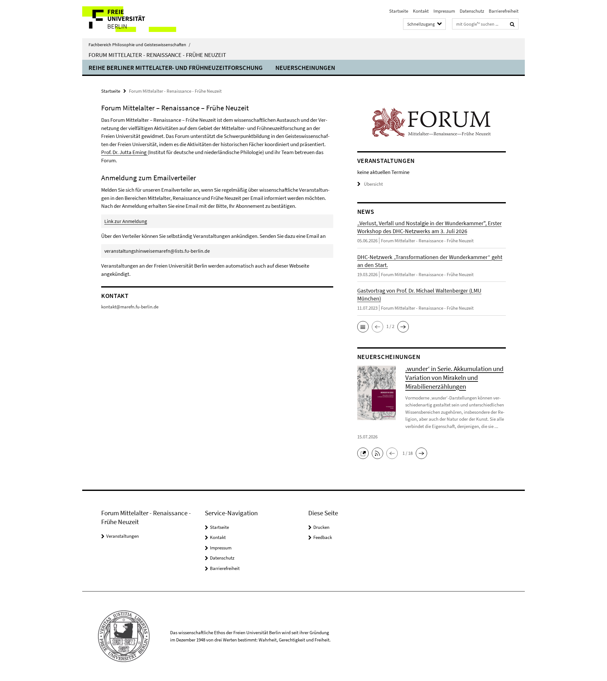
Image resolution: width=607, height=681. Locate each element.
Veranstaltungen (122, 536)
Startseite (398, 11)
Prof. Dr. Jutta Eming (124, 152)
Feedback (322, 537)
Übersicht (373, 184)
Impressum (444, 11)
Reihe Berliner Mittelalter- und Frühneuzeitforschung (176, 67)
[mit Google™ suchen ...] (512, 24)
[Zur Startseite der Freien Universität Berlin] (135, 19)
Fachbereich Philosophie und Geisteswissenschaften (139, 44)
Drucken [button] (321, 527)
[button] (363, 326)
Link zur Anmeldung (125, 221)
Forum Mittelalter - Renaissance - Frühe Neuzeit (157, 55)
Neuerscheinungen (305, 67)
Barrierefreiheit (503, 11)
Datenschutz (472, 11)
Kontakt (421, 11)
